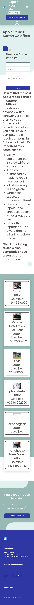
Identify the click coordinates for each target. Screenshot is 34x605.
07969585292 (17, 341)
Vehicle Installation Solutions (17, 326)
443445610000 (17, 303)
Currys (17, 291)
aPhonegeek (17, 424)
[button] (27, 7)
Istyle (17, 361)
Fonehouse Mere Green (17, 452)
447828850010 (17, 372)
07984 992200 (17, 403)
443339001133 (17, 466)
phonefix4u (17, 391)
